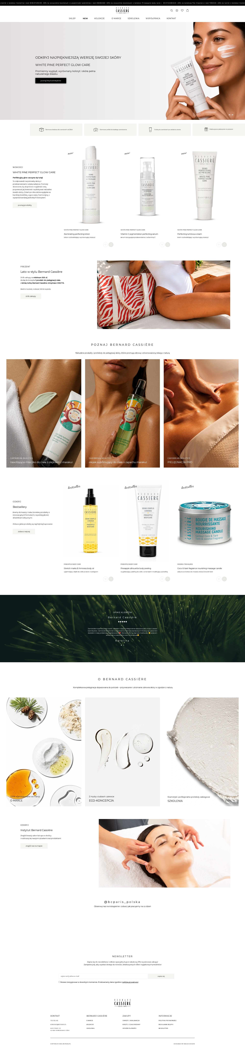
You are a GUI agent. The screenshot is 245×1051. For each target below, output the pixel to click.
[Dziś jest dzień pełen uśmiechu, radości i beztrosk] (29, 928)
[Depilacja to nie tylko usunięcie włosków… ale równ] (169, 928)
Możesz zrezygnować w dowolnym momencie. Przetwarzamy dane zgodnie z (99, 982)
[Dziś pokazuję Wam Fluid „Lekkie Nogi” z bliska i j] (76, 928)
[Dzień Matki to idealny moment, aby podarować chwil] (216, 928)
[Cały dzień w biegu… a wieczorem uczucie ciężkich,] (123, 928)
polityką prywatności (130, 982)
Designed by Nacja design (184, 1044)
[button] (229, 114)
